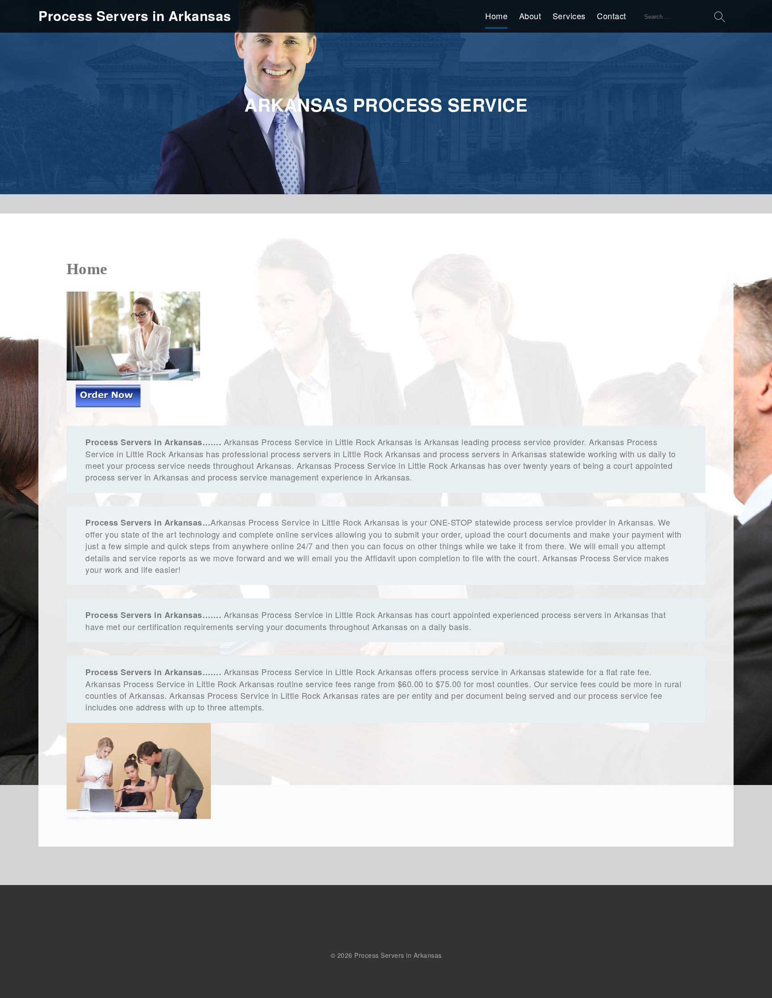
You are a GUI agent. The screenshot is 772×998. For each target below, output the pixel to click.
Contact (611, 15)
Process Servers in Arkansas (134, 16)
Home (496, 15)
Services (569, 15)
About (530, 15)
